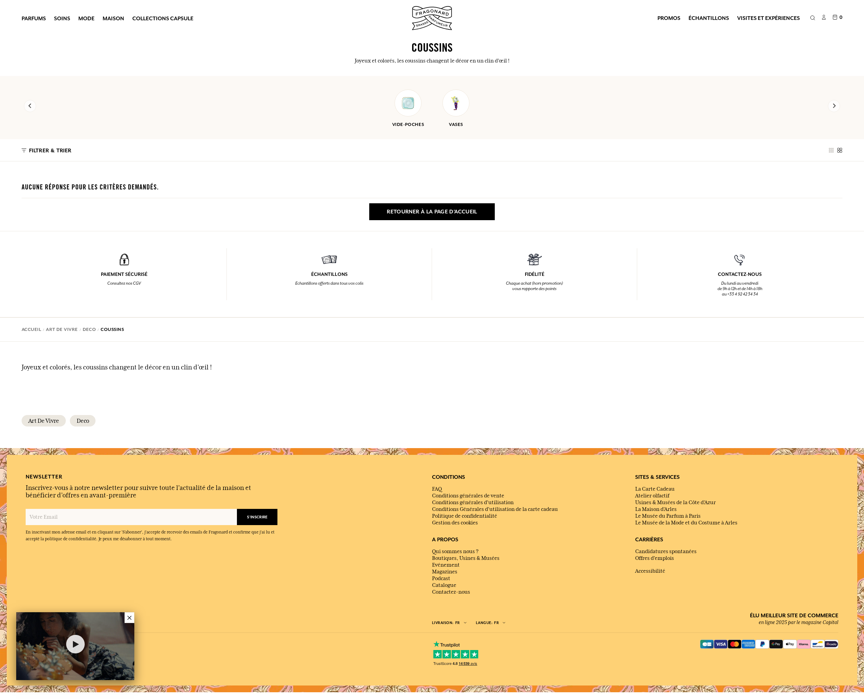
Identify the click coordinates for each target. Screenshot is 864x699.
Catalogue (444, 585)
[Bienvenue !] (432, 17)
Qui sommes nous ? (455, 551)
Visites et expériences (768, 18)
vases (456, 124)
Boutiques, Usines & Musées (466, 558)
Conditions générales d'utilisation (473, 502)
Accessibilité (650, 571)
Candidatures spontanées (666, 551)
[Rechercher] (812, 18)
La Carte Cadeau (655, 489)
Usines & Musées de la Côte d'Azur (675, 502)
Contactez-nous (451, 592)
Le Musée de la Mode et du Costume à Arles (686, 523)
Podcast (441, 578)
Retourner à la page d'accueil (432, 211)
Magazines (444, 572)
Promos (668, 18)
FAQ (437, 489)
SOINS (62, 18)
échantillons (708, 18)
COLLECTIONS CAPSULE (162, 18)
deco (83, 420)
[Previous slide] (30, 106)
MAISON (113, 18)
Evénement (446, 565)
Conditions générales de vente (468, 496)
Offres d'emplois (654, 558)
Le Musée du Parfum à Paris (668, 516)
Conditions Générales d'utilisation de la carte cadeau (495, 509)
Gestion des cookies (455, 523)
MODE (86, 18)
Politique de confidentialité (464, 516)
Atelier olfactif (652, 496)
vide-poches (408, 124)
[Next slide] (834, 106)
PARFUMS (34, 18)
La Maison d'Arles (656, 509)
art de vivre (43, 420)
